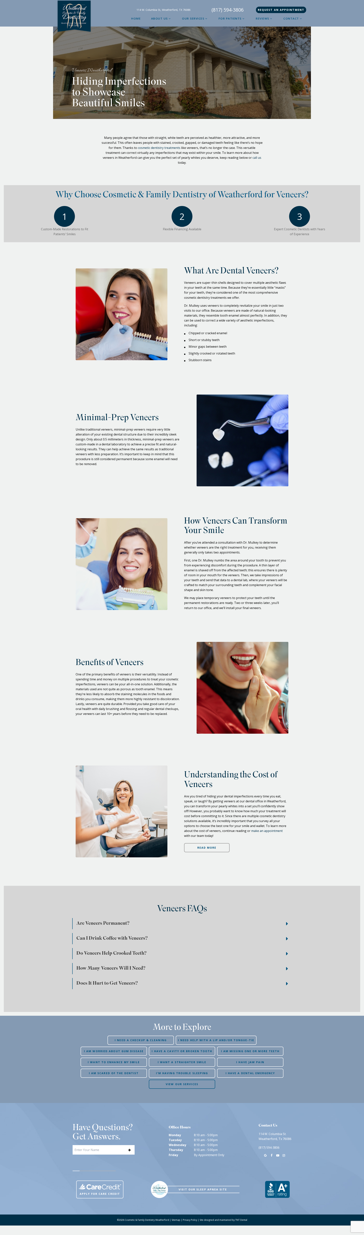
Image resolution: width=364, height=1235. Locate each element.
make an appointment (267, 831)
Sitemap (176, 1220)
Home (136, 18)
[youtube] (277, 1155)
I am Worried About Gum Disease (114, 1051)
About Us (159, 18)
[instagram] (284, 1155)
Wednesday (177, 1145)
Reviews (262, 18)
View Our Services (182, 1084)
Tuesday (175, 1140)
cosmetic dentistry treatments (159, 148)
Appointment (281, 10)
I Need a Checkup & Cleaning (141, 1040)
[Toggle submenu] (170, 18)
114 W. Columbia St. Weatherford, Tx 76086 (275, 1136)
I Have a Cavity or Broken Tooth (182, 1051)
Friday (173, 1155)
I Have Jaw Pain (250, 1062)
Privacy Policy (190, 1220)
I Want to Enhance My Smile (114, 1062)
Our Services (193, 18)
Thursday (176, 1150)
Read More (207, 847)
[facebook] (271, 1155)
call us (257, 158)
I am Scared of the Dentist (114, 1073)
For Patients (230, 18)
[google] (265, 1155)
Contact (291, 18)
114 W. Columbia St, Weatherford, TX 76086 (163, 10)
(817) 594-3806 (228, 10)
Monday (175, 1135)
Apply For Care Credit (100, 1194)
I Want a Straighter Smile (182, 1062)
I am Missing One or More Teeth (250, 1051)
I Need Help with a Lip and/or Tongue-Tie (216, 1040)
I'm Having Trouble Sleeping (182, 1073)
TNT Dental (241, 1220)
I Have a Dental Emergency (250, 1073)
